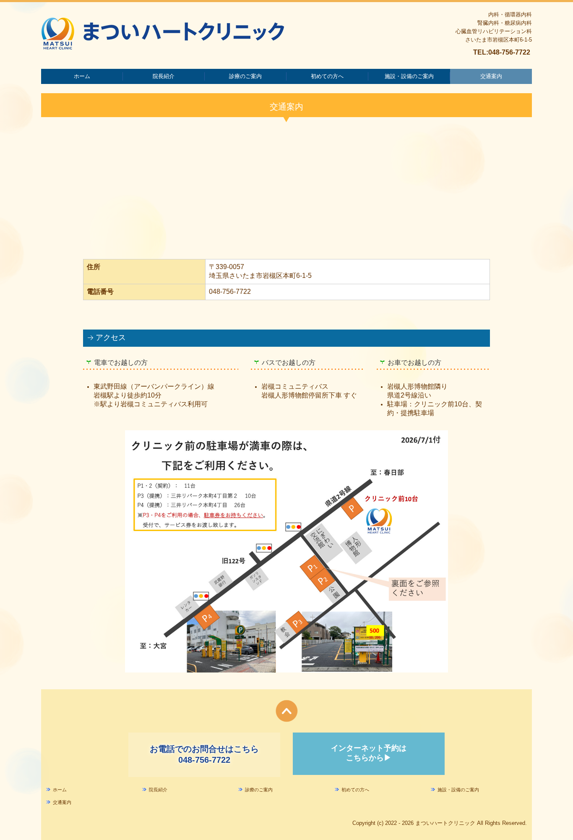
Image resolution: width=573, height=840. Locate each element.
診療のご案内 (245, 76)
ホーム (82, 76)
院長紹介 (164, 76)
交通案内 (491, 76)
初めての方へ (327, 76)
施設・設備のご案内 (409, 76)
